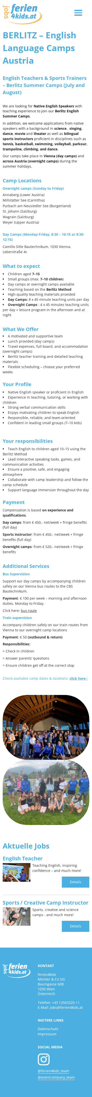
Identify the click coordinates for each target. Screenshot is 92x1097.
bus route (29, 610)
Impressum (47, 1034)
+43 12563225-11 (66, 1002)
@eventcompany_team (56, 1077)
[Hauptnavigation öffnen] (78, 13)
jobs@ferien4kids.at (66, 1007)
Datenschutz (48, 1028)
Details (75, 882)
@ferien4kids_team (53, 1070)
